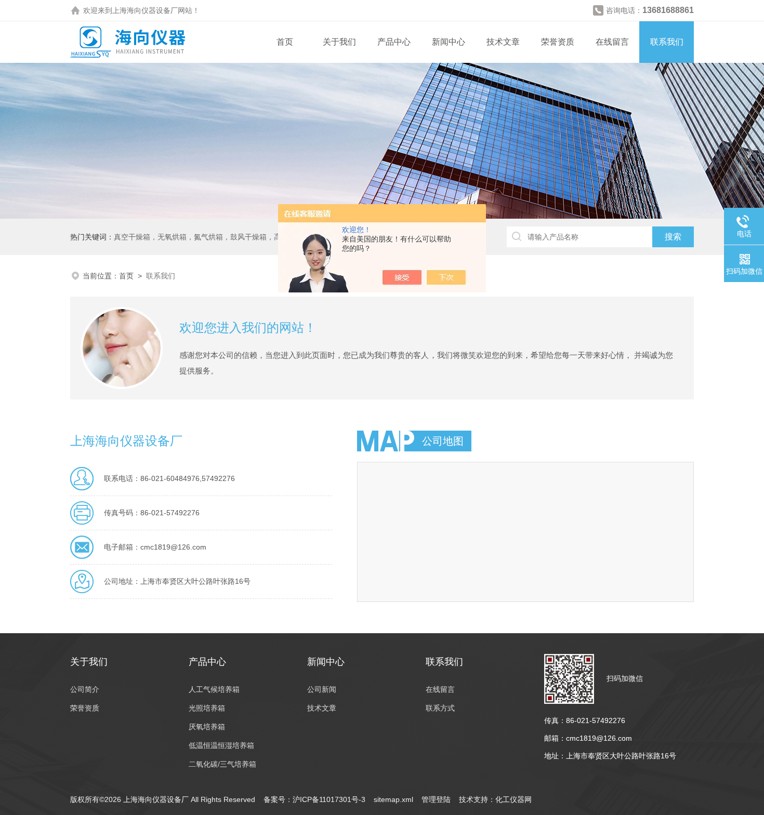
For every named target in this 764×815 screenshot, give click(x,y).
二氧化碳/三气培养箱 (222, 764)
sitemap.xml (393, 799)
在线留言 (612, 41)
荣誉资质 (557, 41)
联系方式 (440, 708)
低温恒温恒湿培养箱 (221, 745)
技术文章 (503, 41)
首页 (284, 41)
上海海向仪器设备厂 (145, 10)
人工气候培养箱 (214, 689)
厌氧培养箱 (207, 727)
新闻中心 (448, 41)
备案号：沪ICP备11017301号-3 (314, 799)
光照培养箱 (207, 708)
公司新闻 (321, 689)
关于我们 (339, 41)
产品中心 (394, 41)
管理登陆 (436, 799)
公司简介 (84, 689)
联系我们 (666, 41)
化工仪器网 (513, 799)
